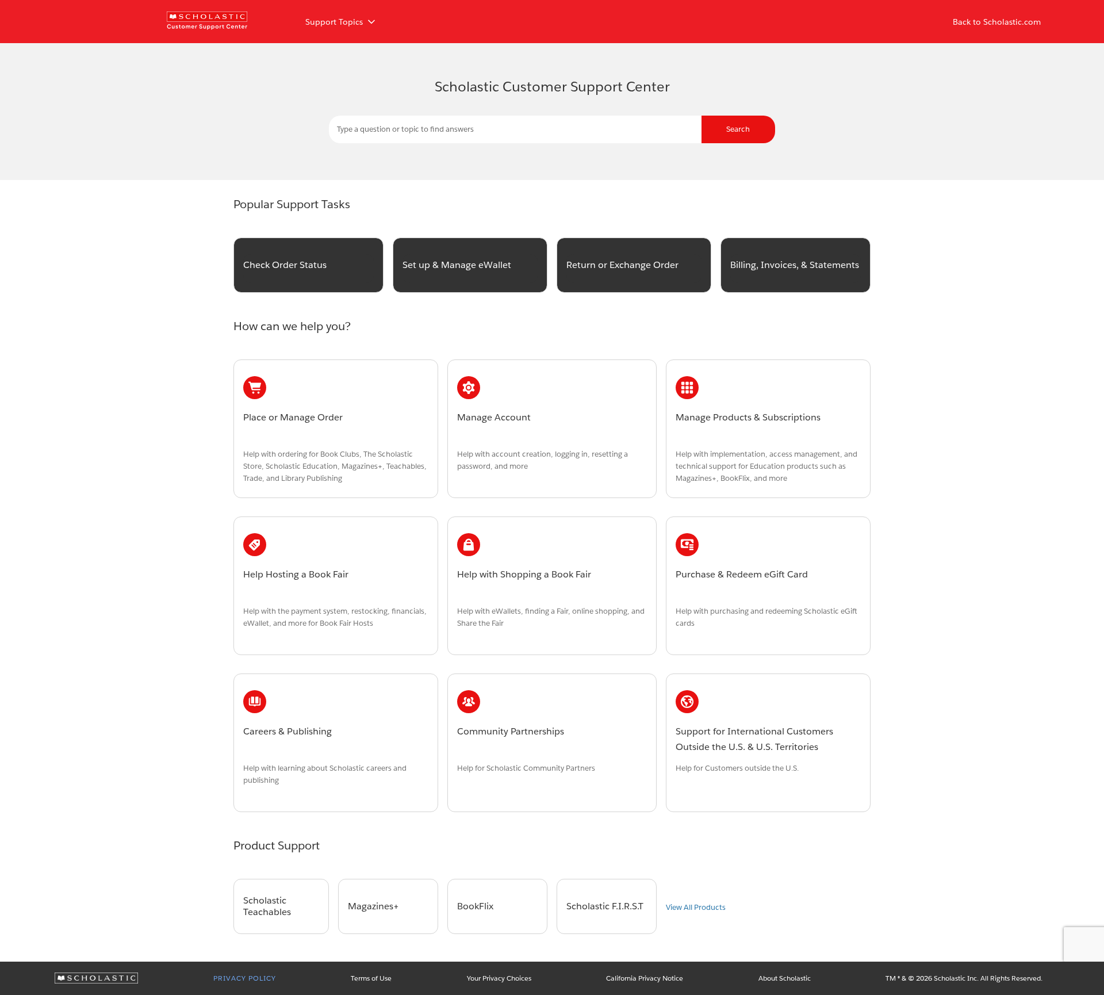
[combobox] (552, 129)
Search (738, 129)
